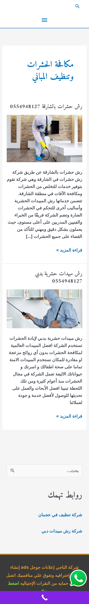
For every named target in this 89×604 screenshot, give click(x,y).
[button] (44, 6)
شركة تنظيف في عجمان (60, 514)
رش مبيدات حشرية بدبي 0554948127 (58, 277)
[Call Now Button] (44, 597)
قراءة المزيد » (69, 250)
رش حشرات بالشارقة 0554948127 (46, 107)
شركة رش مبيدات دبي (61, 531)
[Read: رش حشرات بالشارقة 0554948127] (44, 138)
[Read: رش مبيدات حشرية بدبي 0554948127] (44, 308)
